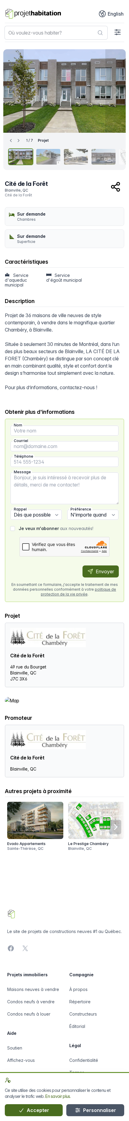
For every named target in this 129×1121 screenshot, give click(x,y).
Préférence (80, 509)
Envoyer (104, 571)
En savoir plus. (58, 1096)
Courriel (21, 440)
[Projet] (20, 156)
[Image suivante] (115, 91)
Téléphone (23, 456)
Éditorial (77, 1026)
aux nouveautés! (56, 528)
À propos (78, 989)
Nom (18, 425)
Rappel (20, 509)
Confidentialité (83, 1060)
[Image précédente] (13, 91)
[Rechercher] (100, 33)
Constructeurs (83, 1013)
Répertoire (80, 1001)
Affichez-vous (21, 1060)
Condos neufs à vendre (31, 1001)
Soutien (14, 1047)
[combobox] (56, 32)
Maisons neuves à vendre (33, 989)
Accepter (37, 1110)
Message (22, 472)
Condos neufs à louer (28, 1013)
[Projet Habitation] (33, 13)
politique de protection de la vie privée (78, 591)
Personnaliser (99, 1110)
